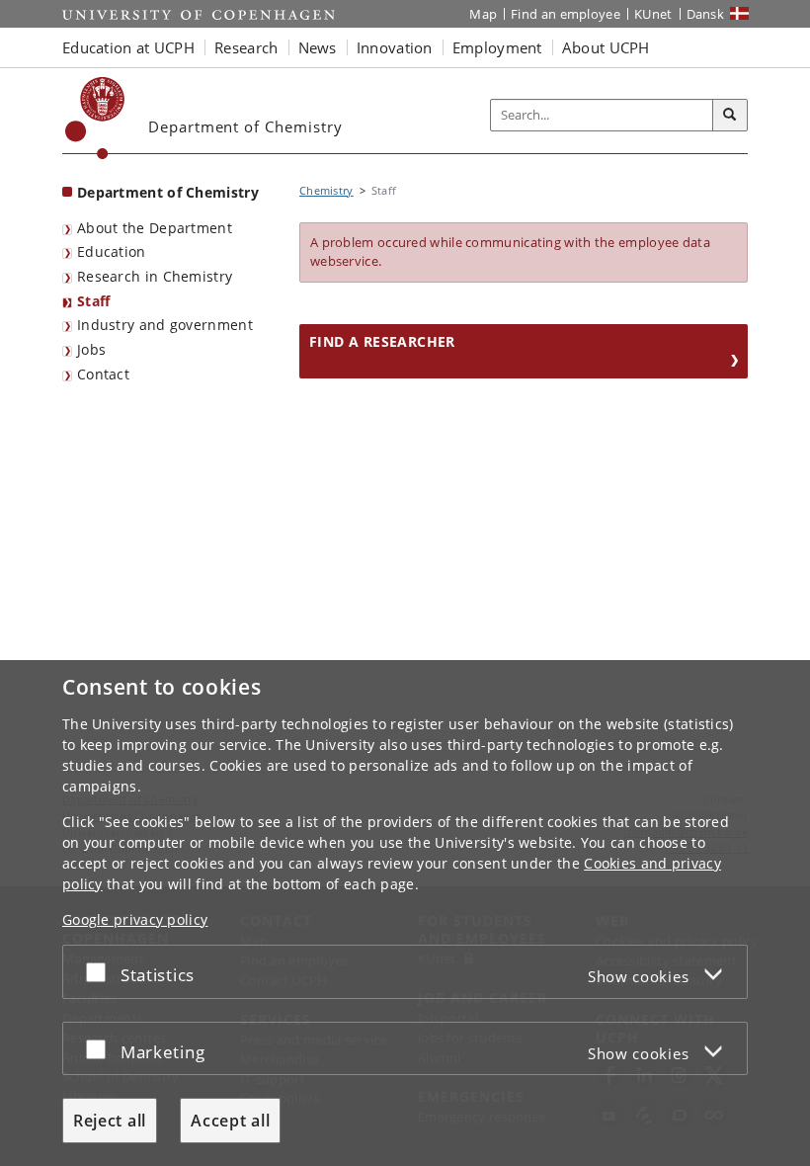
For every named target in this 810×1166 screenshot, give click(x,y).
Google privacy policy (134, 919)
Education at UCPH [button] (128, 47)
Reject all (109, 1120)
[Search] (730, 115)
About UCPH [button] (606, 47)
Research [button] (246, 47)
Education (111, 251)
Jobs (91, 349)
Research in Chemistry (154, 276)
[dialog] (405, 913)
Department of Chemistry (168, 192)
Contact (103, 374)
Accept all (230, 1120)
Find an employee (565, 14)
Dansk (706, 14)
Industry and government (165, 324)
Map (483, 14)
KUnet (653, 14)
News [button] (317, 47)
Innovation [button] (395, 47)
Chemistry (326, 190)
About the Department (154, 227)
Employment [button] (497, 47)
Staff (94, 301)
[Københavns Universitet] (95, 118)
